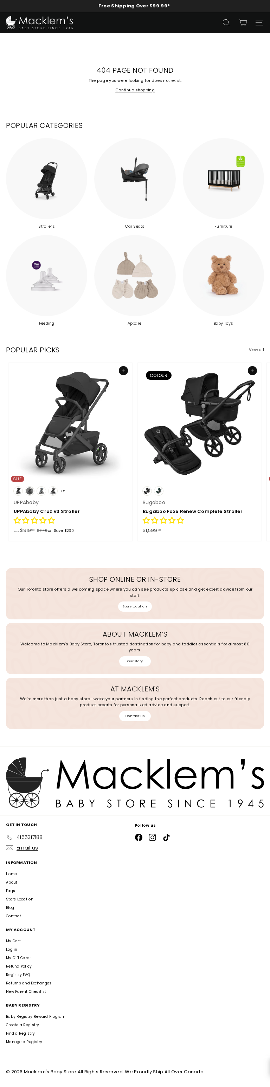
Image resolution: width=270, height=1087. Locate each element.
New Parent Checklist (26, 991)
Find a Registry (20, 1033)
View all (256, 349)
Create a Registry (22, 1025)
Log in (12, 949)
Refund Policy (19, 966)
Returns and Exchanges (29, 983)
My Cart (13, 941)
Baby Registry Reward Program (36, 1016)
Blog (10, 907)
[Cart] (242, 22)
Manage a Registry (24, 1041)
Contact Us (135, 716)
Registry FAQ (18, 974)
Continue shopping (135, 90)
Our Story (135, 661)
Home (11, 874)
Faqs (10, 890)
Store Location (135, 606)
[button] (34, 521)
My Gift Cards (19, 958)
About (11, 882)
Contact (13, 916)
